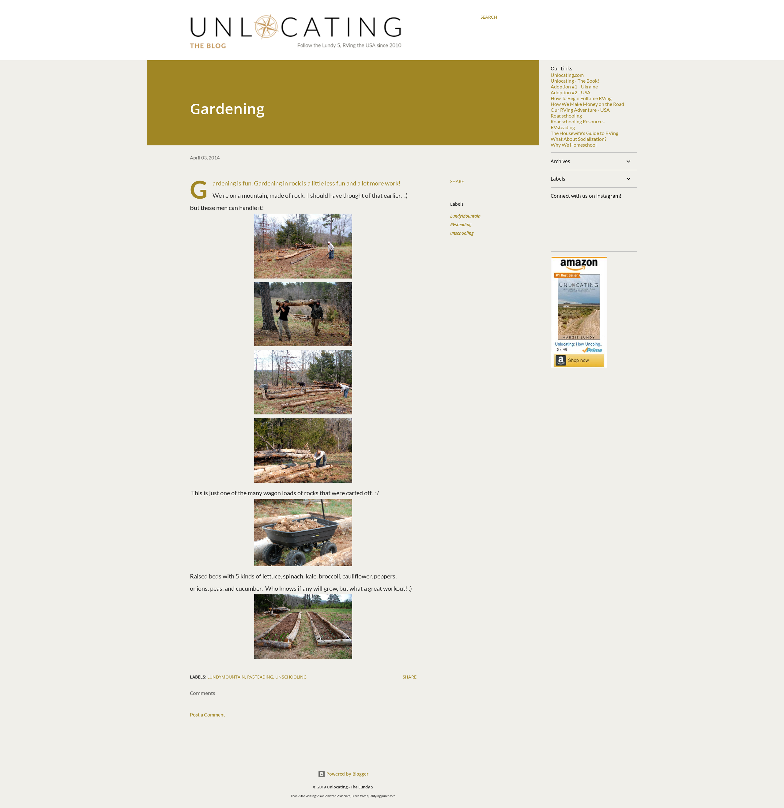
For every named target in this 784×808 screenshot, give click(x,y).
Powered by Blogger (346, 774)
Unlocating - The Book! (575, 81)
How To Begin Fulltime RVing (581, 98)
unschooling (461, 233)
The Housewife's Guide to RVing (584, 133)
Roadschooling (566, 115)
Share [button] (457, 181)
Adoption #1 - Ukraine (574, 86)
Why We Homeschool (574, 145)
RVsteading (460, 224)
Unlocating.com (567, 75)
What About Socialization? (578, 139)
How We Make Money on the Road (587, 104)
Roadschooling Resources (578, 121)
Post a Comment (207, 714)
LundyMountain (465, 216)
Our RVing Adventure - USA (580, 110)
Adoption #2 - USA (570, 92)
